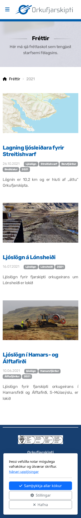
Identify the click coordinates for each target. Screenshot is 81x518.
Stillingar (43, 495)
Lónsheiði (46, 266)
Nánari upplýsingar (24, 471)
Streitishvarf (49, 164)
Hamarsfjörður (49, 371)
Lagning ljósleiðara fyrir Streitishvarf (33, 150)
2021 (25, 169)
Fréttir (14, 79)
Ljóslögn (31, 164)
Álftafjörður (12, 376)
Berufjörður (68, 164)
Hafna (43, 504)
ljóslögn (31, 371)
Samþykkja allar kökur (43, 485)
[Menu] (7, 9)
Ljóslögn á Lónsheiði (29, 257)
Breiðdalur (10, 169)
